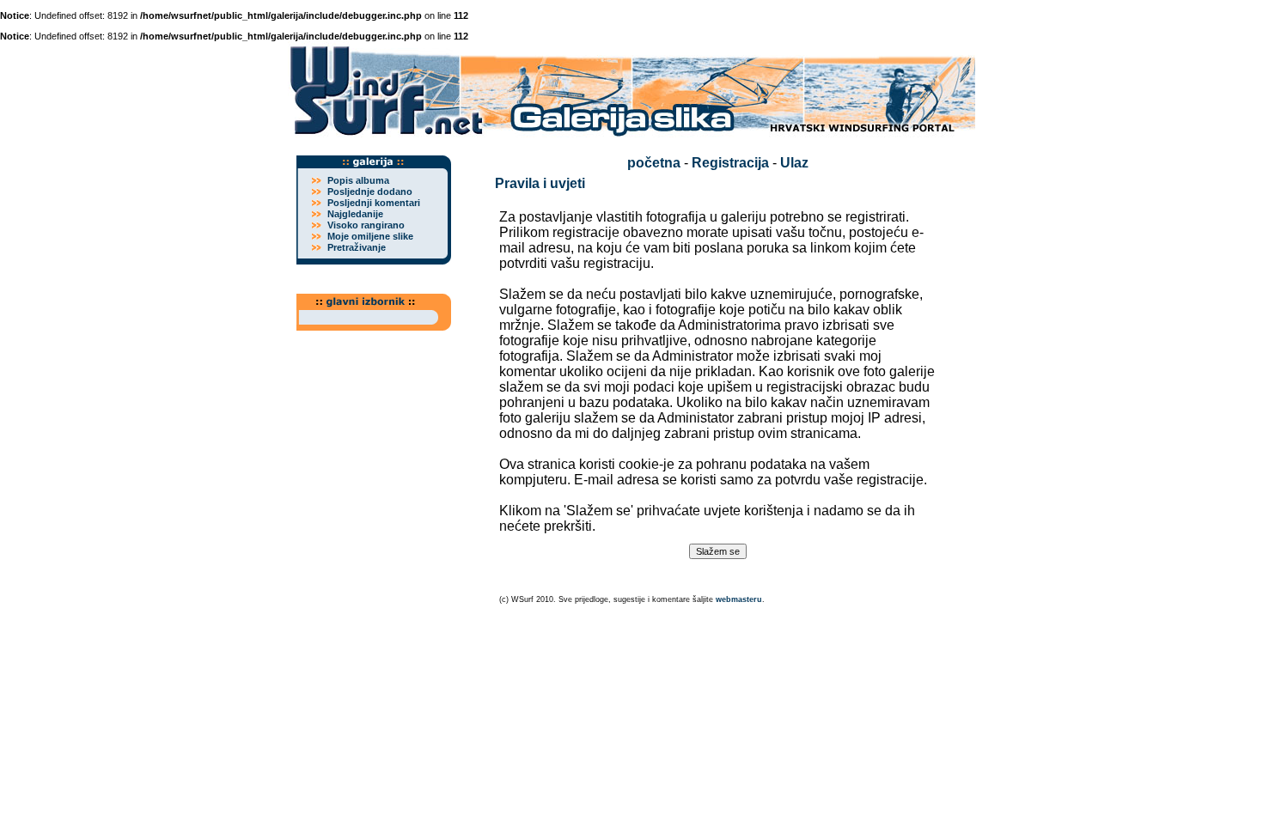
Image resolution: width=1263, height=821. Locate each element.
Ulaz (794, 162)
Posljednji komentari (373, 203)
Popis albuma (358, 180)
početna (653, 162)
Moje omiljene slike (370, 236)
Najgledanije (355, 214)
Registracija (730, 162)
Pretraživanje (356, 247)
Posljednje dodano (369, 191)
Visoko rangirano (366, 225)
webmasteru (739, 599)
